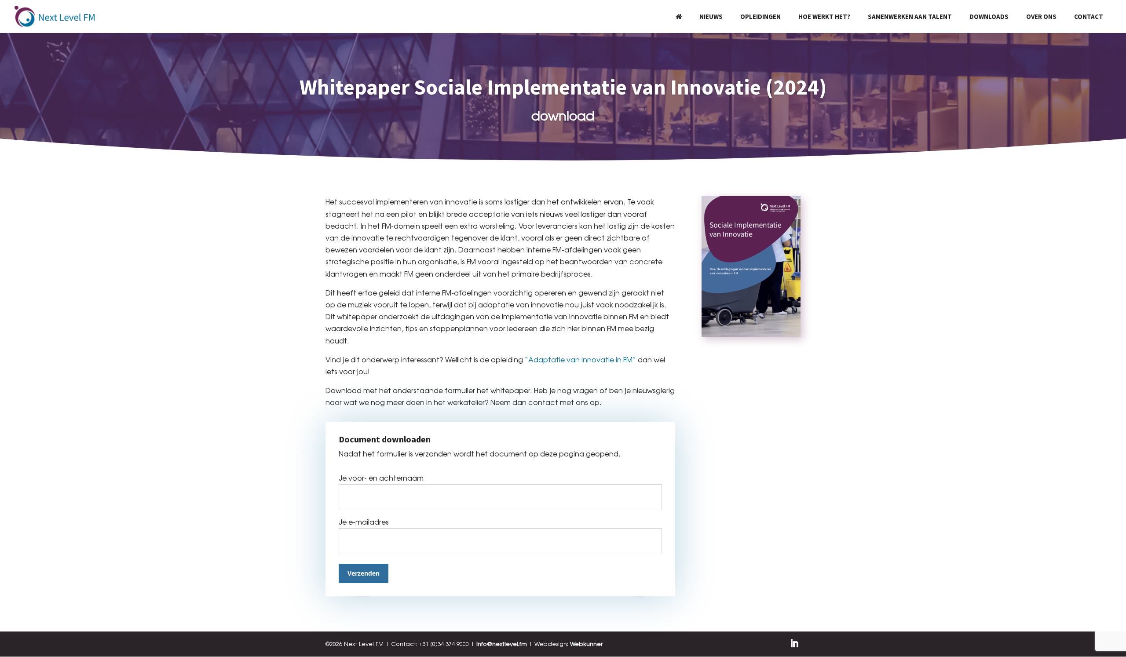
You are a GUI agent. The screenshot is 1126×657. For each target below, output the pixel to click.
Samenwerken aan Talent (910, 16)
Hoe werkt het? (824, 16)
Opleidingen (760, 16)
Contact (1088, 16)
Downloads (989, 16)
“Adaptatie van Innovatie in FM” (580, 359)
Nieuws (711, 16)
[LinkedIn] (794, 644)
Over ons (1041, 16)
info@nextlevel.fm (501, 643)
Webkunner (586, 643)
